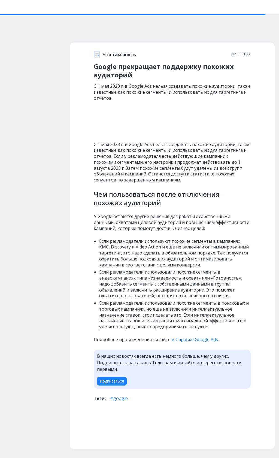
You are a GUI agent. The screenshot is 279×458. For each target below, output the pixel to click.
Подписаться (112, 381)
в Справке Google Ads (195, 339)
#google (119, 398)
